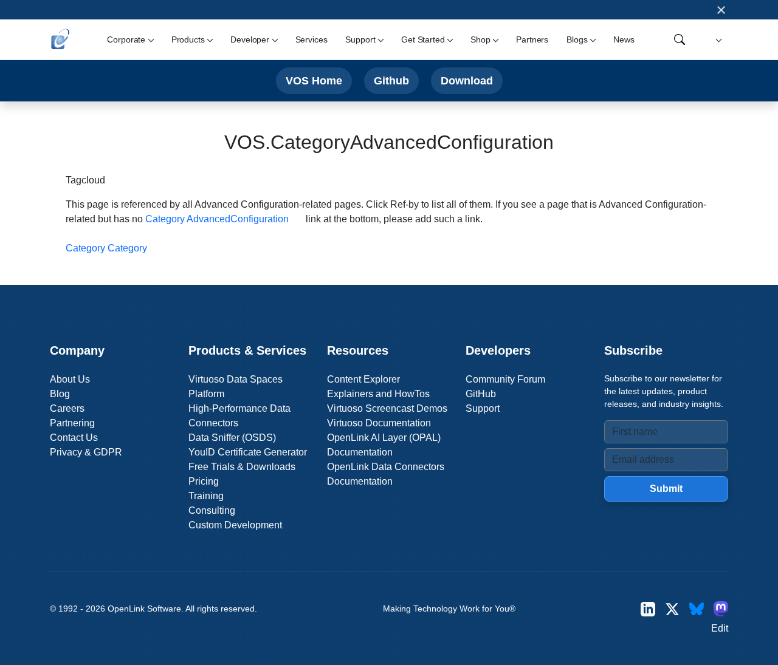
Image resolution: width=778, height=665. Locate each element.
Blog (60, 394)
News (623, 39)
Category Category (106, 248)
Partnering (72, 423)
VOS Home (314, 80)
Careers (67, 408)
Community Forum (505, 379)
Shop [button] (480, 39)
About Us (70, 379)
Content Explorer (363, 379)
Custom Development (235, 525)
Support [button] (360, 39)
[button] (717, 40)
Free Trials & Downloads (241, 467)
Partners (532, 39)
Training (206, 496)
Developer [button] (249, 39)
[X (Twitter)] (672, 608)
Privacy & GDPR (86, 452)
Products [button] (188, 39)
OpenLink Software (144, 608)
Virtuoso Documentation (379, 423)
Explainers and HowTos (378, 394)
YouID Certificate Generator (247, 452)
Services (311, 39)
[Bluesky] (696, 608)
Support (483, 408)
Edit (719, 628)
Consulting (211, 510)
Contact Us (74, 437)
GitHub (481, 394)
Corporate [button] (126, 39)
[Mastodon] (721, 608)
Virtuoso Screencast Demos (387, 408)
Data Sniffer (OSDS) (232, 437)
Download (467, 80)
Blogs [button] (576, 39)
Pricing (203, 481)
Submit (666, 488)
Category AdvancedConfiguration (217, 219)
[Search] (679, 39)
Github (391, 80)
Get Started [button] (422, 39)
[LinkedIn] (648, 608)
